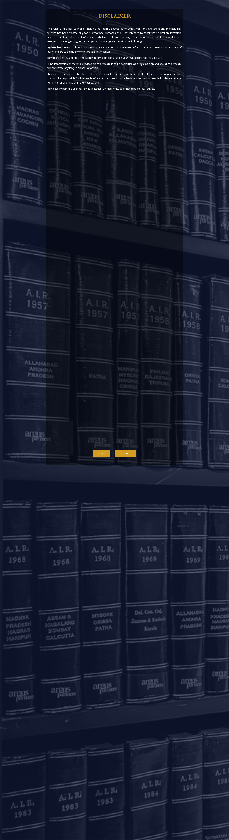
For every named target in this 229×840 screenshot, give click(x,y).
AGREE (102, 453)
